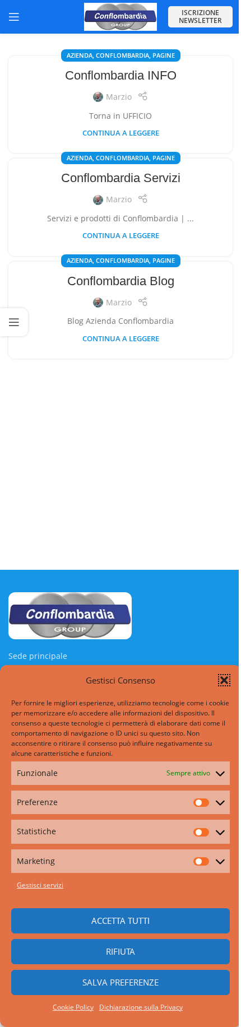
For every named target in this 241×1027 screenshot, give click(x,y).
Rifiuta (116, 951)
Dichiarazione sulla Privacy (137, 1007)
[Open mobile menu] (14, 17)
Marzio (119, 96)
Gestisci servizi (40, 885)
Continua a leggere (120, 133)
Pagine (163, 55)
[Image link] (70, 614)
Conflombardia (122, 55)
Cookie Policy (69, 1007)
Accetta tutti (116, 920)
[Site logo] (120, 16)
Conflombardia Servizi (120, 178)
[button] (224, 680)
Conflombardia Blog (120, 281)
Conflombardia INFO (121, 75)
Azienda (79, 55)
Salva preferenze (116, 982)
